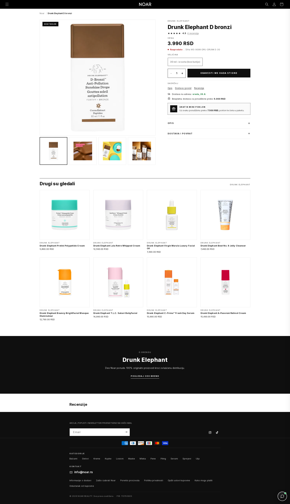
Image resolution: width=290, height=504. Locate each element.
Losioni (120, 459)
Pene (153, 459)
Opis (170, 88)
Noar (42, 13)
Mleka (143, 459)
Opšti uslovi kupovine (179, 480)
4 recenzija (193, 33)
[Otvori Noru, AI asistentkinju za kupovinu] (282, 496)
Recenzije (199, 88)
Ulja (198, 459)
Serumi (174, 459)
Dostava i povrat (183, 88)
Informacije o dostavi (80, 480)
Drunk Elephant (179, 21)
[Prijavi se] (126, 432)
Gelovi (85, 459)
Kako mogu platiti (203, 480)
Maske (131, 459)
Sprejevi (187, 459)
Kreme (96, 459)
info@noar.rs (83, 472)
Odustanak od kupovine (81, 486)
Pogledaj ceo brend (145, 376)
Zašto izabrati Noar (106, 480)
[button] (7, 4)
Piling (163, 459)
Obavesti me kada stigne (218, 73)
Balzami (73, 459)
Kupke (108, 459)
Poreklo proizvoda (129, 480)
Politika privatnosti (153, 480)
